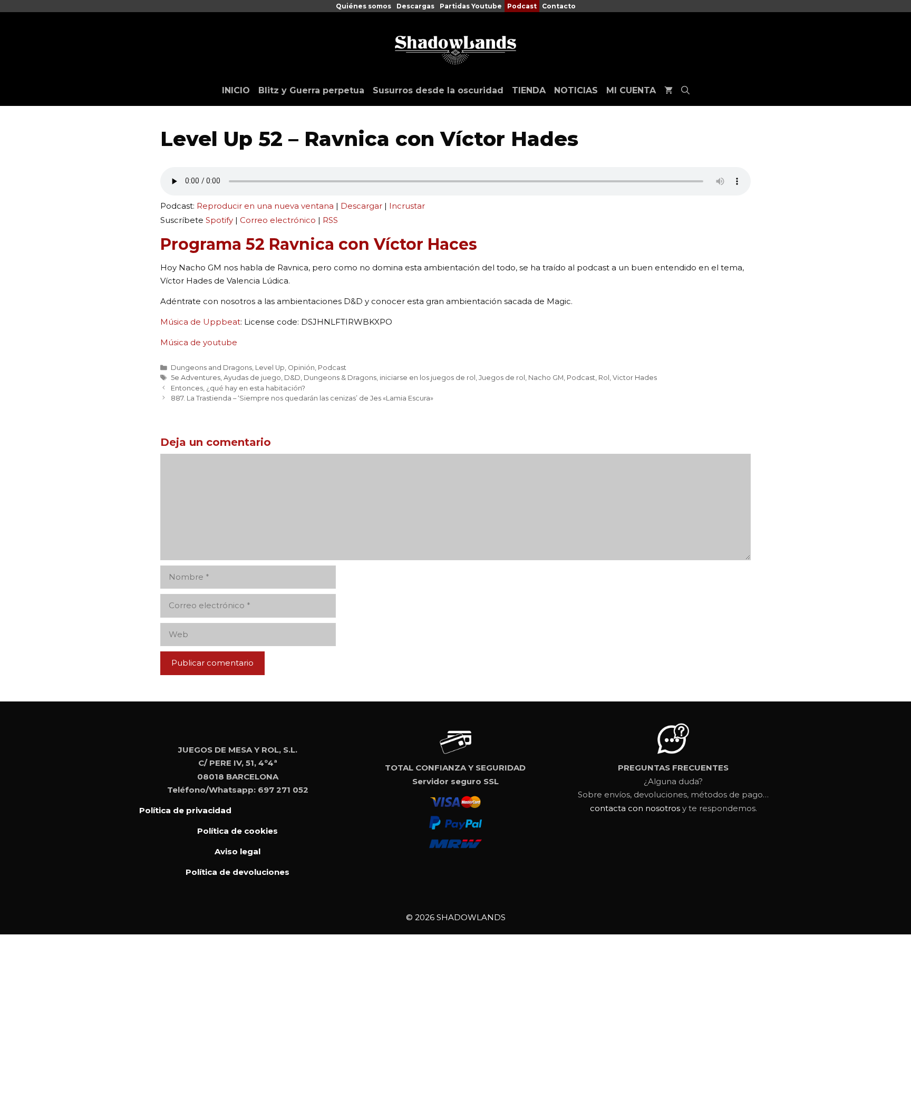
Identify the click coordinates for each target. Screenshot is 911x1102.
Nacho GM (546, 378)
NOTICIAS (576, 90)
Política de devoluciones (237, 872)
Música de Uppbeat (200, 322)
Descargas (415, 6)
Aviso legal (237, 851)
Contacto (559, 6)
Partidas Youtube (471, 6)
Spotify (219, 220)
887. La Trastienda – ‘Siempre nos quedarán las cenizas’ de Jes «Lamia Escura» (302, 398)
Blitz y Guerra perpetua (311, 90)
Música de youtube (198, 342)
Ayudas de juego (252, 378)
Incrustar (407, 206)
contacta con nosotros (635, 808)
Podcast (522, 6)
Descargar (361, 206)
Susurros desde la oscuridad (438, 90)
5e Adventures (195, 378)
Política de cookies (237, 831)
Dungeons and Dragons (211, 368)
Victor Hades (635, 378)
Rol (603, 378)
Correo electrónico (278, 220)
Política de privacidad (185, 810)
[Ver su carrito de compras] (668, 90)
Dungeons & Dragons (340, 378)
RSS (330, 220)
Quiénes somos (363, 6)
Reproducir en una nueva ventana (265, 206)
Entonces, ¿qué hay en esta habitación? (238, 388)
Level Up (270, 368)
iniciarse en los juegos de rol (428, 378)
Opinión (301, 368)
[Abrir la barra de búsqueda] (685, 90)
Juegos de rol (502, 378)
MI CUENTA (631, 90)
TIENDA (529, 90)
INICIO (236, 90)
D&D (292, 378)
